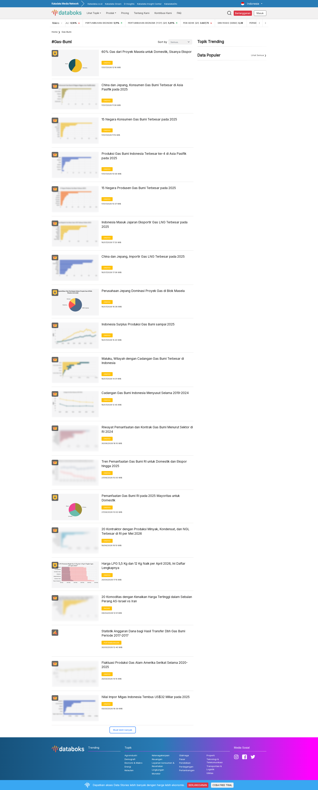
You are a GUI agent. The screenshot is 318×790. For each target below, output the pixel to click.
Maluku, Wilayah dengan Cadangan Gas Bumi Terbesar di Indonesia (143, 361)
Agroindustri (131, 755)
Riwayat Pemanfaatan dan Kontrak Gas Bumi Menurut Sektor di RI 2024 (147, 429)
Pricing (125, 13)
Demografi (130, 759)
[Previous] (259, 23)
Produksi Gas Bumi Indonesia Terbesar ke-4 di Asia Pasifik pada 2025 (144, 156)
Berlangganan (242, 13)
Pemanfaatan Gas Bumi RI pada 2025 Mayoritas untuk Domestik (141, 498)
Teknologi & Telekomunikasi (215, 761)
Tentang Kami (141, 13)
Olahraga (184, 755)
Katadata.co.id (95, 3)
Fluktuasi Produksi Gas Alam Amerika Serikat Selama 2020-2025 (145, 665)
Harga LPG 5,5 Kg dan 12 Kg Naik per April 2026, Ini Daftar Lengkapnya (143, 566)
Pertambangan (111, 643)
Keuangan (157, 759)
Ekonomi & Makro (133, 763)
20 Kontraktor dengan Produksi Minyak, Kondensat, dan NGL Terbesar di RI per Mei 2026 (145, 531)
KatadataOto (170, 3)
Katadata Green (113, 3)
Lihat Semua (257, 55)
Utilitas (210, 773)
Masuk (260, 13)
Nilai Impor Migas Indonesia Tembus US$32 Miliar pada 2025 (146, 697)
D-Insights (129, 3)
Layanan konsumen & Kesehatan (163, 764)
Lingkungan (158, 769)
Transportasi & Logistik (214, 768)
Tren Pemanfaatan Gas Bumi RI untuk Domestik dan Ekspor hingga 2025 (144, 464)
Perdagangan (186, 766)
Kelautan (129, 770)
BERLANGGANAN (198, 785)
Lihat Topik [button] (93, 13)
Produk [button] (110, 13)
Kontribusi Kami (163, 13)
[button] (252, 3)
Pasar (107, 608)
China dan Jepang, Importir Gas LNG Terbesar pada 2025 (143, 256)
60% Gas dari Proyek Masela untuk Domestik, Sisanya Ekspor (147, 52)
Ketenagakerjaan (160, 755)
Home (55, 31)
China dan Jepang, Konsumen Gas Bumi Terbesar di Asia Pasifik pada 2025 (142, 87)
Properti (211, 755)
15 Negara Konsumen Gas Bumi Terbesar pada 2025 (139, 119)
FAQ (179, 13)
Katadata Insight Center (149, 3)
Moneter (156, 773)
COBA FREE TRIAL (222, 785)
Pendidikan (185, 763)
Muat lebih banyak (122, 730)
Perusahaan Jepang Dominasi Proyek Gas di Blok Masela (143, 291)
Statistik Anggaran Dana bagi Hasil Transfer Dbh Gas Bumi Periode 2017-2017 (143, 633)
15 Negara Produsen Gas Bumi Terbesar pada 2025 (139, 188)
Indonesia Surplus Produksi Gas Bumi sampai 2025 (138, 324)
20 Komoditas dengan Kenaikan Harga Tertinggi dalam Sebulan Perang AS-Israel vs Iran (147, 599)
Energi (107, 63)
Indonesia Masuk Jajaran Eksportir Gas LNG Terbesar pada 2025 (144, 224)
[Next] (265, 23)
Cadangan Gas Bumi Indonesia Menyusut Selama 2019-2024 (145, 393)
